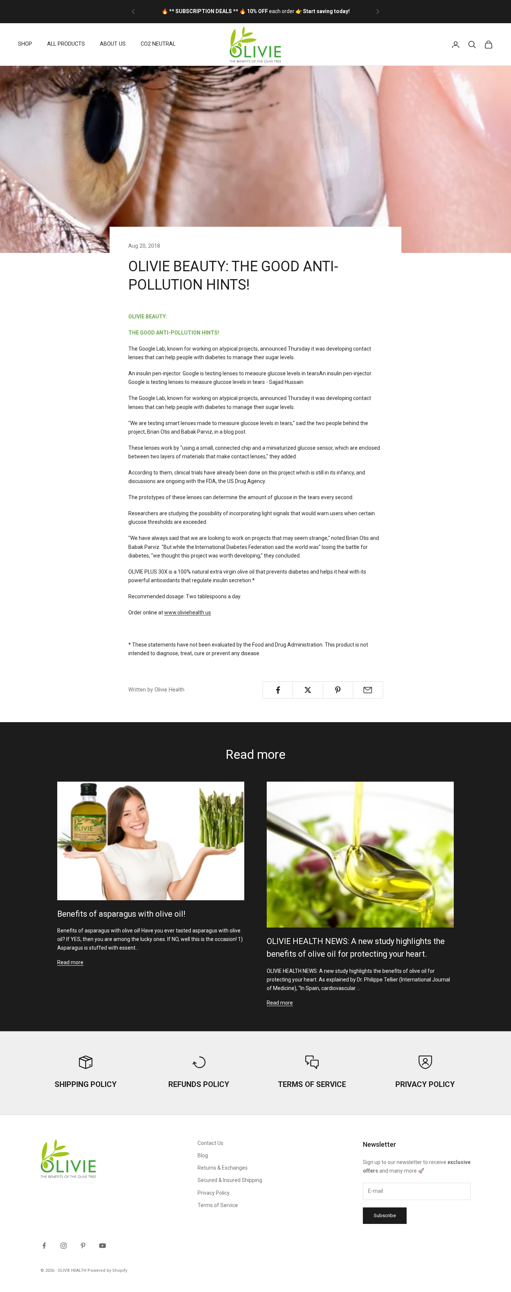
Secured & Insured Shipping (230, 1180)
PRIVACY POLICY (425, 1084)
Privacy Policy (214, 1193)
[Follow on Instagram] (63, 1245)
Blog (203, 1155)
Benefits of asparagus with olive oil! (121, 914)
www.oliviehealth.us (187, 613)
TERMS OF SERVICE (312, 1084)
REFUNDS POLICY (198, 1084)
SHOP (25, 44)
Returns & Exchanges (223, 1168)
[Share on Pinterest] (338, 690)
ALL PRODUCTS (66, 44)
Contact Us (210, 1143)
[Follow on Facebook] (44, 1245)
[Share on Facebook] (278, 690)
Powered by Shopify (107, 1270)
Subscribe (385, 1215)
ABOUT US (113, 44)
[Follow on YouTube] (102, 1245)
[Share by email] (368, 690)
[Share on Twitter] (307, 690)
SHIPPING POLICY (86, 1084)
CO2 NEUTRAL (158, 44)
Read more (70, 962)
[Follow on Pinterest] (83, 1245)
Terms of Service (218, 1205)
